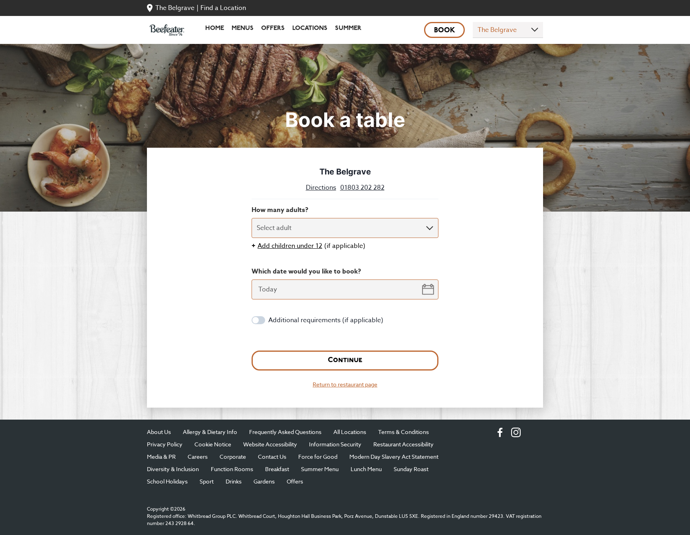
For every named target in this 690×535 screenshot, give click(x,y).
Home (214, 28)
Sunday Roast (411, 469)
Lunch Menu (366, 469)
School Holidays (167, 481)
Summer (348, 28)
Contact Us (272, 456)
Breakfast (277, 469)
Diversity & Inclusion (173, 469)
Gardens (264, 481)
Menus (243, 28)
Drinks (234, 481)
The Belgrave (174, 8)
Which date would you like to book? (306, 271)
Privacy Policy (164, 444)
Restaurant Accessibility (403, 444)
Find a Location (223, 8)
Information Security (335, 444)
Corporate (233, 456)
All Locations (349, 432)
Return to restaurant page (345, 384)
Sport (207, 481)
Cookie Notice (212, 444)
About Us (159, 432)
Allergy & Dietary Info (210, 432)
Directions (321, 187)
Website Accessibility (270, 444)
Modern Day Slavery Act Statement (393, 456)
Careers (198, 456)
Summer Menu (320, 469)
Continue (345, 360)
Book (444, 30)
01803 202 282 (362, 187)
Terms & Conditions (403, 432)
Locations (309, 28)
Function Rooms (232, 469)
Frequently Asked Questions (285, 432)
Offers (273, 28)
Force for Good (317, 456)
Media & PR (161, 456)
